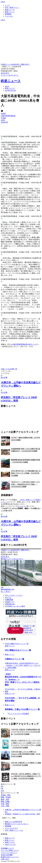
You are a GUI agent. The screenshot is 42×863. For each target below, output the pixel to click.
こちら (21, 506)
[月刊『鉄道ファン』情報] (21, 22)
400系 (3, 120)
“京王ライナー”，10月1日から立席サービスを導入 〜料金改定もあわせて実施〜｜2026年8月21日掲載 (25, 484)
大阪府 (3, 113)
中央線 (3, 118)
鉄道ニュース (10, 10)
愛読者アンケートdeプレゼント (12, 559)
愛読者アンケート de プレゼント (16, 824)
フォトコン (9, 16)
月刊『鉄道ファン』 (12, 7)
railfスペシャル (10, 844)
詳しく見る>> (6, 591)
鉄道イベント (10, 12)
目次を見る (5, 556)
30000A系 (4, 122)
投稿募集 (8, 14)
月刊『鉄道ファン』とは (14, 830)
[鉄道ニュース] (21, 24)
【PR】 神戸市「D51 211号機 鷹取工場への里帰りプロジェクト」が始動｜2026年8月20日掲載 (25, 473)
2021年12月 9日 (10, 90)
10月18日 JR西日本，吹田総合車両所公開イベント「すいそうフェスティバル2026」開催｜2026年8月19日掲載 (25, 732)
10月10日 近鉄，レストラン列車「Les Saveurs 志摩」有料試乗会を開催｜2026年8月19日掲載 (25, 754)
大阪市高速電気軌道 (8, 116)
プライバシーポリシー (9, 853)
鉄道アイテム (10, 842)
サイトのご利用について (10, 850)
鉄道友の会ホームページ (10, 857)
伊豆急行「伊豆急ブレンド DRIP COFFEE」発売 (22, 814)
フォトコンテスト (11, 828)
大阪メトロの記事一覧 (9, 369)
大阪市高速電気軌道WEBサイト (23, 344)
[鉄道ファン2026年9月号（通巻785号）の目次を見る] (15, 64)
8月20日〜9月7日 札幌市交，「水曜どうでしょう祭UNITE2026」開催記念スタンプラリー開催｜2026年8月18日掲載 (26, 776)
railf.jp (3, 2)
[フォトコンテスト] (21, 31)
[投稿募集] (21, 28)
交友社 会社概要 (7, 855)
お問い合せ (5, 859)
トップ (7, 5)
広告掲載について (7, 848)
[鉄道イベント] (21, 26)
